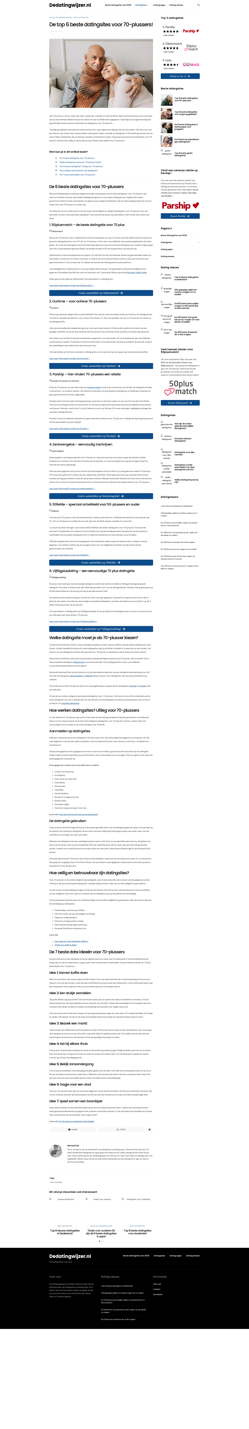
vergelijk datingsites (70, 703)
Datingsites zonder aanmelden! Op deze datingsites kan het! (184, 467)
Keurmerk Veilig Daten (136, 272)
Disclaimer (158, 1294)
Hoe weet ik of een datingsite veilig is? (71, 941)
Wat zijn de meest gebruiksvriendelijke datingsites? (183, 426)
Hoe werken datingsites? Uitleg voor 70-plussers (81, 166)
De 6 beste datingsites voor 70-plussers (77, 158)
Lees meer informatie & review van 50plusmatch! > (71, 285)
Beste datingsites (81, 18)
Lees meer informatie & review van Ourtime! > (69, 358)
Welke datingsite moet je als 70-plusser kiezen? (81, 162)
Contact (156, 1289)
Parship (142, 686)
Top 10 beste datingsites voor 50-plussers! (186, 99)
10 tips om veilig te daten (65, 945)
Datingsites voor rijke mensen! (184, 453)
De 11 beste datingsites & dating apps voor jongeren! (186, 127)
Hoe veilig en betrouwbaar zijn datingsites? (79, 170)
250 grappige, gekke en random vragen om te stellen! (185, 292)
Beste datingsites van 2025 (118, 5)
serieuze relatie (94, 387)
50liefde (88, 676)
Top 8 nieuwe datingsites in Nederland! (65, 1232)
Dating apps (159, 5)
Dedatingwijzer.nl (70, 5)
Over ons (157, 1284)
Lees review (169, 35)
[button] (99, 1241)
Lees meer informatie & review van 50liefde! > (69, 555)
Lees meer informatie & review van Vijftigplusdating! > (73, 621)
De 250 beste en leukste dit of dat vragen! (185, 333)
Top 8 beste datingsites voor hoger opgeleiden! (185, 113)
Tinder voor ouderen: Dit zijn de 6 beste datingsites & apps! (101, 1233)
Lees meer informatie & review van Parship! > (69, 428)
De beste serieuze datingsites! (182, 439)
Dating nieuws (176, 5)
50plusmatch (79, 662)
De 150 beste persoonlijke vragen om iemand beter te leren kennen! (186, 306)
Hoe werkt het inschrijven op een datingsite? (78, 814)
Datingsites (141, 5)
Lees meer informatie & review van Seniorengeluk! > (72, 488)
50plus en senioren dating (60, 18)
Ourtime (132, 686)
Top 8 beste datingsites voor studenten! (137, 1232)
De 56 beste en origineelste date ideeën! (76, 1121)
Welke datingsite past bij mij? (186, 481)
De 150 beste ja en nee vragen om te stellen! (179, 549)
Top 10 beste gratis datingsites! (183, 154)
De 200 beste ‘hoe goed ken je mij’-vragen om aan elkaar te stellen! (186, 319)
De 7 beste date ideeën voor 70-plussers (77, 174)
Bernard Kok (73, 1145)
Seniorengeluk (76, 676)
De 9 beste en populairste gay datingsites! (186, 140)
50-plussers (56, 1182)
